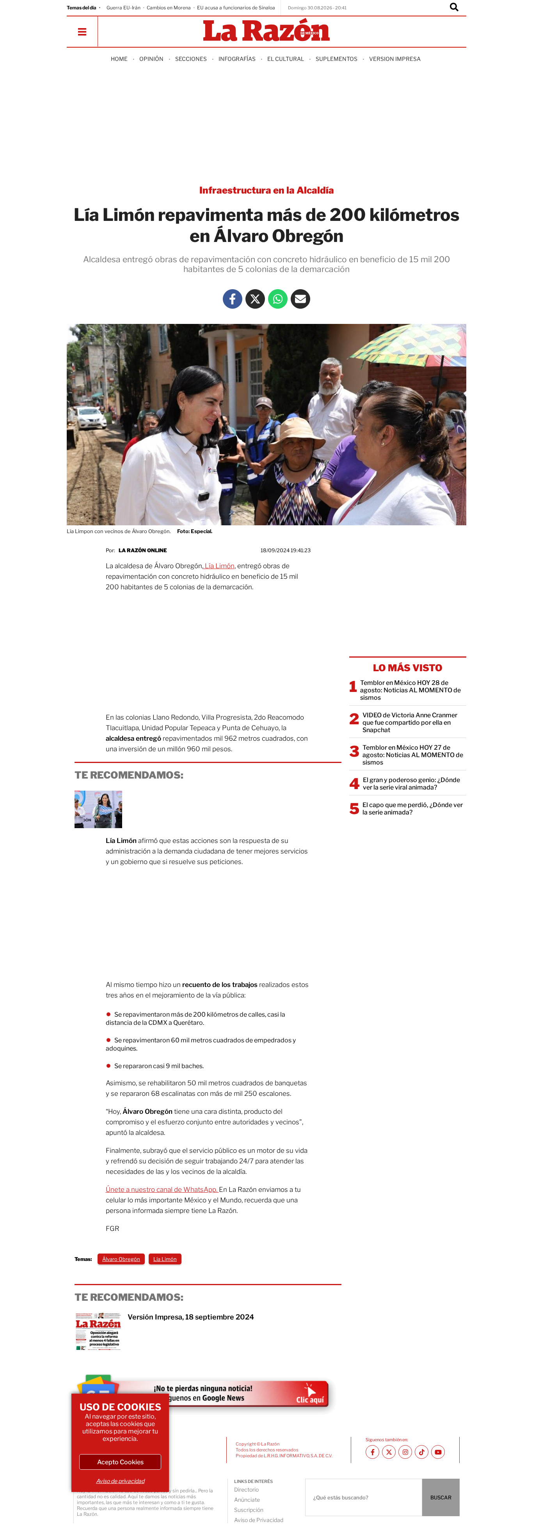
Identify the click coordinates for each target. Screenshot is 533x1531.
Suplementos (336, 58)
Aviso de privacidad (120, 1481)
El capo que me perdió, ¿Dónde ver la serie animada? (412, 808)
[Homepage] (266, 30)
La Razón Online (143, 550)
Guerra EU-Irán (123, 8)
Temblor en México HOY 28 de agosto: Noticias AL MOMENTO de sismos (410, 690)
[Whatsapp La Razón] (278, 299)
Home (119, 58)
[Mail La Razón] (300, 299)
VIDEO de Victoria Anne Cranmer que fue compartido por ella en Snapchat (409, 722)
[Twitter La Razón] (255, 299)
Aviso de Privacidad (258, 1520)
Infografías (237, 58)
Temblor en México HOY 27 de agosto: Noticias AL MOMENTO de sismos (412, 755)
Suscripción (248, 1509)
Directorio (246, 1489)
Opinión (151, 58)
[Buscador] (454, 8)
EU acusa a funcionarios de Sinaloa (236, 8)
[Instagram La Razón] (405, 1452)
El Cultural (285, 58)
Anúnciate (247, 1499)
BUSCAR (440, 1497)
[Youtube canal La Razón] (438, 1452)
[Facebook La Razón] (232, 299)
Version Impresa (395, 58)
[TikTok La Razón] (421, 1452)
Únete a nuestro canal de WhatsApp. (162, 1189)
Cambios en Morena (169, 8)
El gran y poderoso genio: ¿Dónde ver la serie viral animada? (411, 783)
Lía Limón (219, 566)
